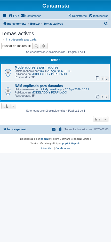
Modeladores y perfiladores (36, 67)
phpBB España (71, 143)
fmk (41, 70)
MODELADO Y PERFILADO (49, 74)
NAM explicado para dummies (39, 86)
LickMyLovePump (50, 89)
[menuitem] (14, 16)
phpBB (45, 138)
